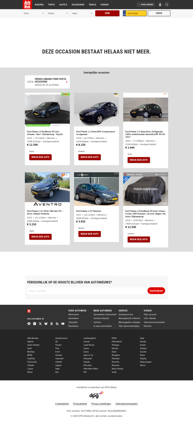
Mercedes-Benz (91, 368)
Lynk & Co (88, 355)
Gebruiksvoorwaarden (154, 322)
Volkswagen (146, 361)
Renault (115, 365)
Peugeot (116, 355)
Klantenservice (126, 314)
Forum (105, 4)
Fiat (57, 348)
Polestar (116, 358)
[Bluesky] (47, 324)
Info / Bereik (150, 318)
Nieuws (39, 4)
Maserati (88, 358)
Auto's (63, 4)
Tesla (142, 355)
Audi (29, 348)
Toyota (143, 358)
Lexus (86, 348)
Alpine (30, 341)
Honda (58, 355)
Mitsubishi (117, 341)
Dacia (29, 372)
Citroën (30, 365)
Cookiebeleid (62, 404)
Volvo (142, 365)
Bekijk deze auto (40, 157)
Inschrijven (156, 290)
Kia (56, 372)
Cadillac (31, 358)
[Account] (160, 4)
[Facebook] (30, 324)
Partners (148, 326)
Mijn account (150, 314)
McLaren (88, 365)
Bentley (30, 351)
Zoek (107, 13)
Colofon (97, 322)
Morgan (115, 344)
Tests (51, 4)
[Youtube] (64, 324)
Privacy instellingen (101, 404)
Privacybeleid (80, 404)
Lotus (86, 351)
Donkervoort (61, 338)
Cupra (30, 368)
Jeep (57, 368)
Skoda (143, 341)
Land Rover (89, 344)
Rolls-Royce (117, 368)
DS (56, 341)
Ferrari (58, 344)
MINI (114, 338)
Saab (114, 372)
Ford (57, 351)
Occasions (78, 4)
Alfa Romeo (32, 338)
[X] (41, 324)
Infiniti (58, 361)
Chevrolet (32, 361)
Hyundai (59, 358)
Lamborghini (90, 338)
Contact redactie (101, 318)
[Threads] (53, 324)
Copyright (73, 322)
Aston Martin (33, 344)
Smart (143, 344)
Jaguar (58, 365)
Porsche (115, 361)
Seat (142, 338)
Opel (114, 351)
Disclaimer (73, 326)
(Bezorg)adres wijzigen (129, 322)
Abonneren (73, 314)
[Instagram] (36, 324)
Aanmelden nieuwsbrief (105, 314)
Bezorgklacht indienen (129, 318)
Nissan (115, 348)
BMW (29, 355)
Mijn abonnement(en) (129, 326)
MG (85, 372)
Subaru (143, 348)
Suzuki (143, 351)
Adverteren (73, 318)
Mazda (87, 361)
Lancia (87, 341)
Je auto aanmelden (103, 326)
